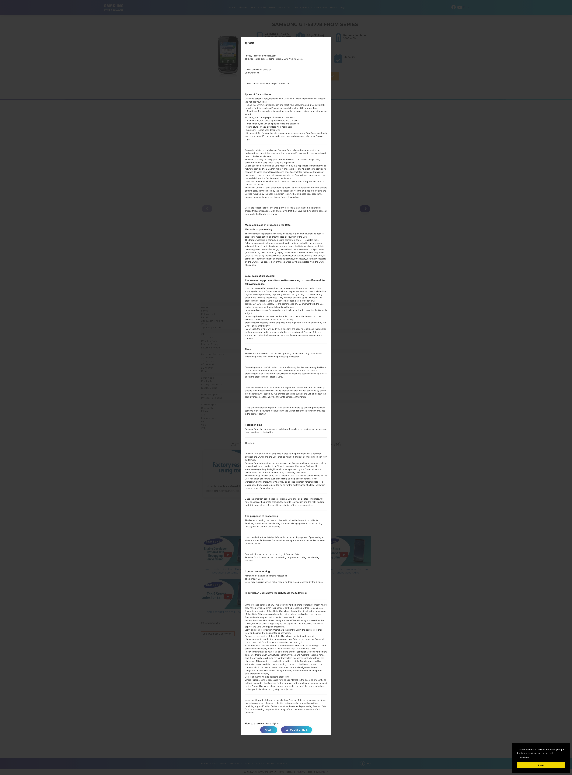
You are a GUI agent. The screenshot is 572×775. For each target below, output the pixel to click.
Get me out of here (296, 729)
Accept (269, 729)
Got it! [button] (541, 765)
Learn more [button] (524, 757)
